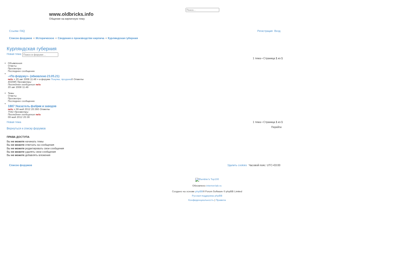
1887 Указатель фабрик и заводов (32, 106)
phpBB (199, 191)
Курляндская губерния (32, 48)
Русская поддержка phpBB (207, 195)
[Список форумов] (28, 15)
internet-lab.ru (214, 185)
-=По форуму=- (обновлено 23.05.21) (33, 76)
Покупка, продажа (61, 79)
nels (10, 79)
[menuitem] (22, 31)
